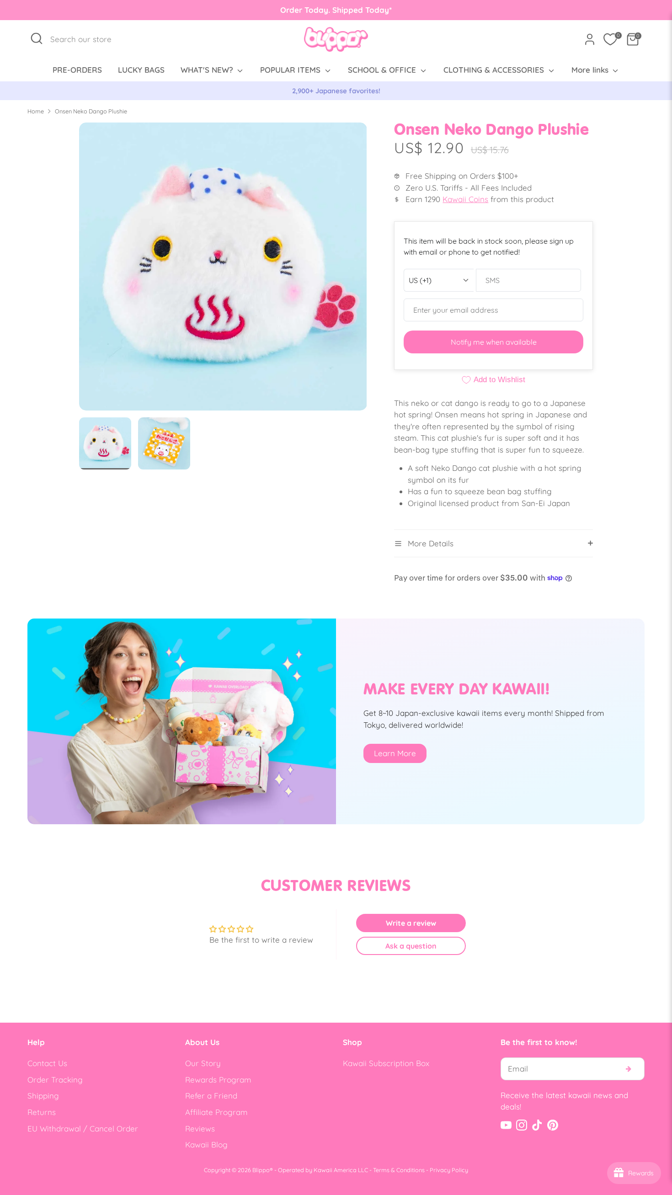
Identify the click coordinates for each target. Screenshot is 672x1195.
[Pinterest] (552, 1125)
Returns (41, 1112)
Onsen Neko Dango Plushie (91, 111)
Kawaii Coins (465, 199)
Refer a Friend (211, 1095)
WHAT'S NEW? (208, 70)
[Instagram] (521, 1125)
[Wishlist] (610, 39)
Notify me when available (494, 342)
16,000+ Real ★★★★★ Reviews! (336, 90)
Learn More (395, 753)
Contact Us (47, 1063)
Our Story (203, 1063)
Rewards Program (218, 1079)
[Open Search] (36, 38)
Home (35, 111)
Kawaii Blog (206, 1144)
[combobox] (85, 39)
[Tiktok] (537, 1125)
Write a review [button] (411, 923)
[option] (336, 91)
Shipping (43, 1095)
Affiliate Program (216, 1112)
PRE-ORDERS (77, 70)
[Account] (590, 39)
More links (591, 70)
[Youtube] (506, 1125)
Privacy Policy (449, 1170)
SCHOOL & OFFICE (383, 70)
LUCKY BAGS (141, 70)
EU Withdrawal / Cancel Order (82, 1128)
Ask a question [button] (411, 945)
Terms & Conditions (399, 1170)
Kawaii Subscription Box (386, 1063)
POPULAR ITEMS (291, 70)
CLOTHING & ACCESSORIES (494, 70)
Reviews (200, 1128)
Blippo (261, 1170)
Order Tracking (55, 1079)
